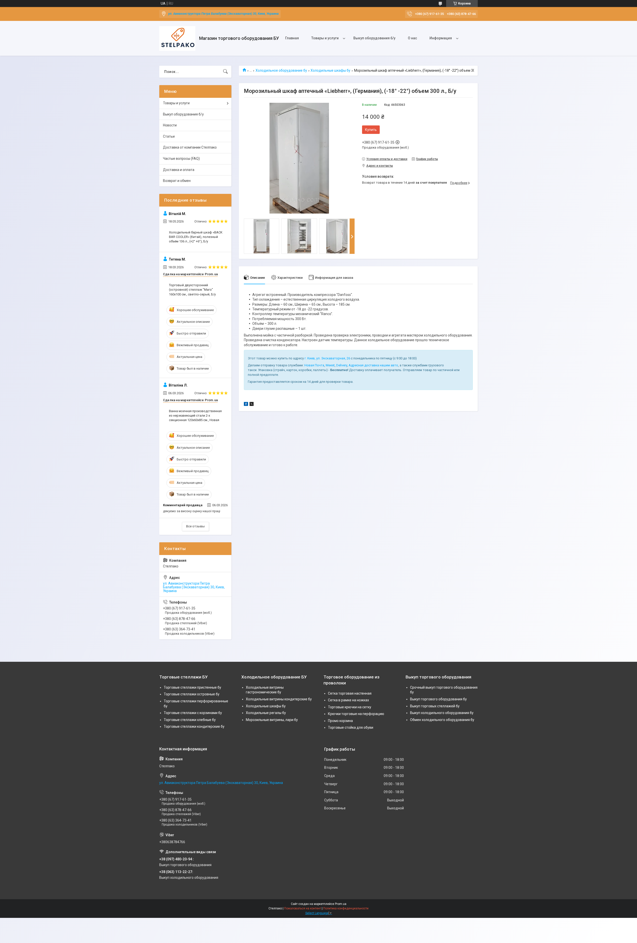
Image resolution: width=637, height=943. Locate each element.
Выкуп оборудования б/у (374, 38)
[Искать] (225, 72)
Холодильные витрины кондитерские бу (279, 699)
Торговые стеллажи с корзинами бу (193, 713)
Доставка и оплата (178, 170)
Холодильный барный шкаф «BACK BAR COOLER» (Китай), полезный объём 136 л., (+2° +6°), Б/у (195, 236)
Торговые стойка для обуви (350, 727)
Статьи (169, 136)
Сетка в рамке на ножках (348, 700)
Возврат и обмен (177, 181)
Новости (170, 125)
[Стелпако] (177, 38)
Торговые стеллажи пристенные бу (192, 687)
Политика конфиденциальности (346, 908)
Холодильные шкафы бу (330, 70)
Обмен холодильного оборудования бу (442, 720)
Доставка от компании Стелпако (190, 147)
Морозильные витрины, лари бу (272, 720)
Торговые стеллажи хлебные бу (190, 720)
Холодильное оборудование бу (281, 70)
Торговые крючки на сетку (349, 707)
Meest (330, 365)
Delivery (341, 365)
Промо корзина (340, 721)
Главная (292, 38)
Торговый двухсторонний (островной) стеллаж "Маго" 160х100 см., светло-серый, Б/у (192, 289)
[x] (252, 405)
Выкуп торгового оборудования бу (438, 699)
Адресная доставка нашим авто (373, 365)
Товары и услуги (325, 38)
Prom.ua (340, 904)
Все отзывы (195, 526)
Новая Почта (314, 365)
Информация (440, 38)
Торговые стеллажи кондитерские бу (194, 726)
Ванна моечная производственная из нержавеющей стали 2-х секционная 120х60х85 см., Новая (195, 415)
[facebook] (246, 405)
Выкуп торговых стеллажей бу (435, 706)
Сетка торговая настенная (350, 693)
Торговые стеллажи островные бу (191, 694)
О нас (412, 38)
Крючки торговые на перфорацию (356, 714)
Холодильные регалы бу (266, 713)
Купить (371, 130)
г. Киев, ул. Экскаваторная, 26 (327, 358)
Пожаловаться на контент (302, 908)
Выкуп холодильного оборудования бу (442, 713)
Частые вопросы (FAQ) (181, 159)
